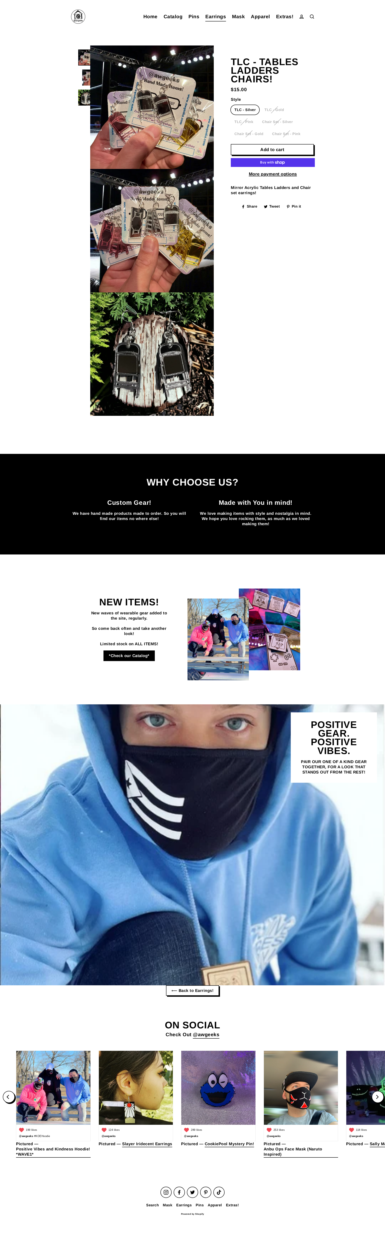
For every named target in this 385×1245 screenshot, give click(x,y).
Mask (238, 16)
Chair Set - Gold (248, 134)
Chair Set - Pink (286, 134)
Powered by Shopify (192, 1214)
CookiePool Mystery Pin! (229, 1144)
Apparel (260, 16)
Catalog (173, 16)
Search (152, 1205)
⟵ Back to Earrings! (192, 990)
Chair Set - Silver (277, 122)
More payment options (273, 174)
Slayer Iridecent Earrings (147, 1144)
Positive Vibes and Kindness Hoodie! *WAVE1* (53, 1151)
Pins (193, 16)
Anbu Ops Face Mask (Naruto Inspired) (293, 1151)
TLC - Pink (243, 122)
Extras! (285, 16)
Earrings (215, 16)
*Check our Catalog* (129, 655)
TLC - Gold (274, 110)
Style (236, 99)
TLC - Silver (245, 110)
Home (150, 16)
